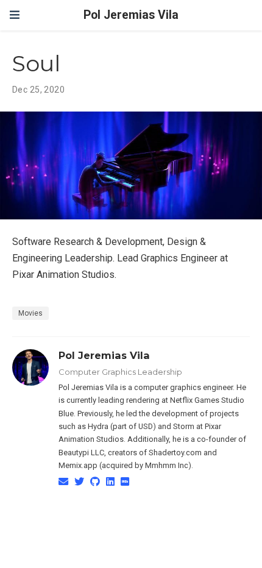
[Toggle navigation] (14, 15)
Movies (30, 313)
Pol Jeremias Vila (131, 15)
